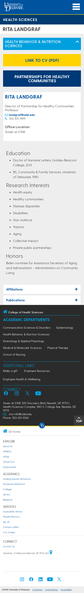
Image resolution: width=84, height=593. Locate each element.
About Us (7, 446)
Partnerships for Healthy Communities (42, 78)
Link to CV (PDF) (42, 60)
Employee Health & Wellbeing (21, 379)
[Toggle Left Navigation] (77, 42)
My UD (6, 522)
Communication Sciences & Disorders (27, 327)
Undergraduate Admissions (17, 479)
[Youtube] (50, 580)
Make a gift (10, 370)
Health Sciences (20, 19)
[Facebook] (31, 580)
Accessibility (66, 590)
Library (6, 494)
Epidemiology (64, 327)
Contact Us (9, 546)
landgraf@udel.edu (22, 114)
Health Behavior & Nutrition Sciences (26, 334)
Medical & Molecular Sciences (22, 347)
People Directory (11, 516)
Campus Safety (11, 527)
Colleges (7, 489)
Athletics (7, 451)
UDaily (6, 456)
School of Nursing (14, 354)
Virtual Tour (9, 461)
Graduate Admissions (14, 484)
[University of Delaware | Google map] (51, 553)
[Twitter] (59, 580)
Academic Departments (26, 319)
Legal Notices (51, 590)
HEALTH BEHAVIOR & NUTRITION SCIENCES (33, 43)
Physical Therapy (57, 347)
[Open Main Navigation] (76, 7)
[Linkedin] (40, 580)
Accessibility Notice (12, 511)
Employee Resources (37, 370)
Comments (37, 590)
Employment (9, 467)
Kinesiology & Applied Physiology (23, 341)
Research (7, 499)
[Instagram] (22, 580)
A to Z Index (9, 532)
